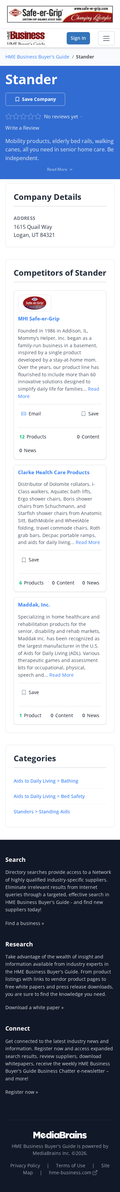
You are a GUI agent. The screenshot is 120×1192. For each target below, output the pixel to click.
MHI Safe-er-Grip (39, 318)
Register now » (21, 1092)
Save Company (39, 99)
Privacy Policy (25, 1165)
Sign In (78, 38)
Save (93, 413)
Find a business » (24, 923)
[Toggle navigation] (106, 38)
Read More (88, 542)
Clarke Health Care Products (53, 472)
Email (35, 413)
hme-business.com (71, 1172)
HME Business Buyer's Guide (37, 56)
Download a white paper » (34, 1007)
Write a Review (22, 127)
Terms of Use (70, 1165)
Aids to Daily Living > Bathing (46, 781)
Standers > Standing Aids (42, 811)
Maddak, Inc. (34, 604)
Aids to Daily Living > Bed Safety (49, 796)
